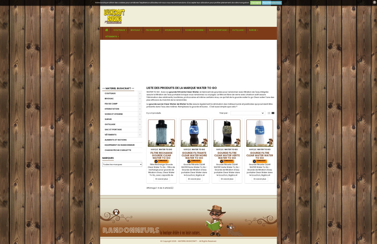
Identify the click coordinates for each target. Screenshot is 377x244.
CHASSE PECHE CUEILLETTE (118, 150)
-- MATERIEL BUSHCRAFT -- (118, 88)
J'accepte (256, 2)
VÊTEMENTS (111, 36)
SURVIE (252, 30)
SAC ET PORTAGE (218, 30)
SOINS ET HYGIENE (194, 30)
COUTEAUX (119, 30)
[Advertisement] (188, 62)
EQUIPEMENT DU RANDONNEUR (120, 145)
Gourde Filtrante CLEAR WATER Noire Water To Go (194, 155)
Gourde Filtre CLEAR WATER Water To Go (259, 155)
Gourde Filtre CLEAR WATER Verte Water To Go (227, 155)
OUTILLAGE (238, 30)
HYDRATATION (172, 30)
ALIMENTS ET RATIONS (116, 139)
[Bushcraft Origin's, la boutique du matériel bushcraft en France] (188, 203)
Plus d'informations (272, 2)
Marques (108, 158)
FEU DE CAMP (152, 30)
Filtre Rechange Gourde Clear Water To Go (161, 155)
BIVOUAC (135, 30)
